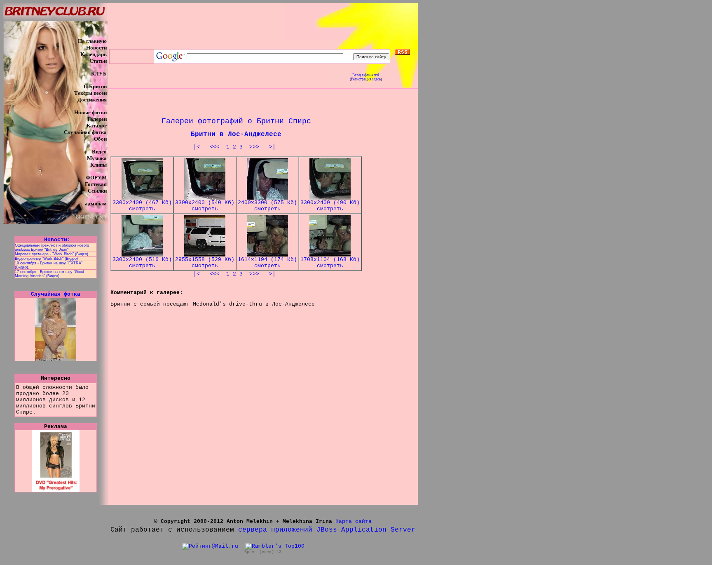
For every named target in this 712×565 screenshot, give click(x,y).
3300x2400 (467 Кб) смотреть (142, 206)
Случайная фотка (85, 132)
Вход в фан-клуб (365, 75)
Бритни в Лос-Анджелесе (236, 134)
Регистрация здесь (366, 79)
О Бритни (95, 86)
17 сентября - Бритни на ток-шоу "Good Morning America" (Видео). (49, 274)
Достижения (92, 100)
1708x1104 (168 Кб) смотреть (330, 263)
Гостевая (96, 184)
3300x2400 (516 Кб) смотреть (142, 263)
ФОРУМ (96, 177)
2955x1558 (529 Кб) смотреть (204, 263)
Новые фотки (90, 112)
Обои (100, 139)
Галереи (97, 119)
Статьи (98, 61)
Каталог (96, 125)
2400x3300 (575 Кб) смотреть (267, 206)
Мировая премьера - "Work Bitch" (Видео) (51, 254)
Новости (96, 48)
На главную (92, 41)
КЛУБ (99, 74)
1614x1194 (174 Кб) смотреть (267, 263)
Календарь (93, 54)
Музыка (97, 158)
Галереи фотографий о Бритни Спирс (236, 121)
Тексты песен (90, 93)
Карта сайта (353, 521)
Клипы (98, 165)
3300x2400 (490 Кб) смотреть (330, 206)
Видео (99, 151)
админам (96, 203)
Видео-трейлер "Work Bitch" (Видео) (46, 259)
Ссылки (97, 191)
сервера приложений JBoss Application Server (326, 530)
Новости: (55, 240)
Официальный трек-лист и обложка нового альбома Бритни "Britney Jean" (52, 247)
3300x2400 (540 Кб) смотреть (204, 206)
